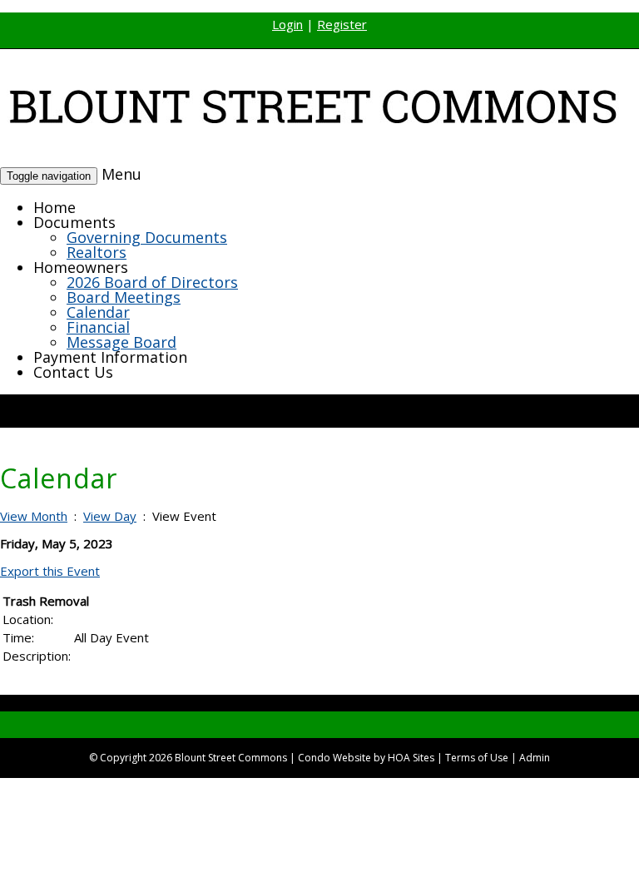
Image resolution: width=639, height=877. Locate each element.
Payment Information (110, 357)
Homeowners (80, 267)
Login (287, 24)
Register (342, 24)
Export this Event (50, 570)
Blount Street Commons (231, 758)
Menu (121, 174)
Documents (74, 222)
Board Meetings (124, 297)
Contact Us (73, 372)
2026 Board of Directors (152, 282)
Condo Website (334, 758)
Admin (534, 758)
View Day (109, 516)
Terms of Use (476, 758)
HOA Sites (411, 758)
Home (54, 207)
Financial (98, 327)
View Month (33, 516)
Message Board (121, 342)
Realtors (96, 252)
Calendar (98, 312)
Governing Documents (147, 237)
